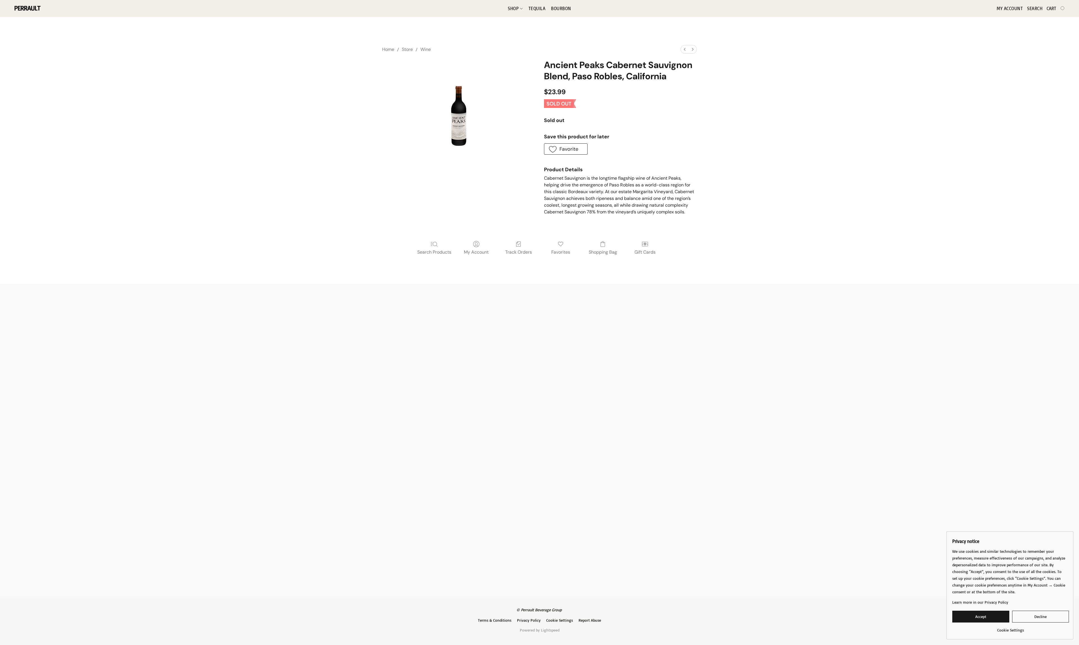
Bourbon (561, 8)
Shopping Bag (603, 252)
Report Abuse (590, 620)
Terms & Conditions (494, 620)
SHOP (514, 8)
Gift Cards (645, 252)
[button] (27, 8)
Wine (425, 49)
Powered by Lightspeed (539, 630)
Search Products (434, 252)
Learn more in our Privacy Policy (980, 602)
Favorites (560, 252)
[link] (1010, 628)
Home (388, 49)
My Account (476, 252)
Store (407, 49)
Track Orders (518, 252)
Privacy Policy (529, 620)
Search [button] (1034, 8)
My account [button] (1010, 8)
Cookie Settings (559, 620)
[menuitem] (685, 49)
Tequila (537, 8)
